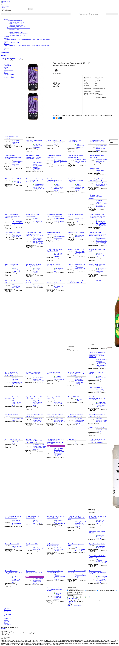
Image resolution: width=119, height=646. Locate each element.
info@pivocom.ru (71, 602)
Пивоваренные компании (43, 39)
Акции (17, 42)
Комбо (5, 42)
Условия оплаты (19, 45)
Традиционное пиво (16, 30)
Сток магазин (11, 42)
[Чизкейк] (106, 111)
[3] (58, 77)
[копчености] (88, 106)
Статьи (6, 623)
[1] (54, 77)
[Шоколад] (103, 106)
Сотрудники (27, 45)
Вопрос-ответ (7, 624)
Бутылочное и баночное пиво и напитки (18, 28)
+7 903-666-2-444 (5, 6)
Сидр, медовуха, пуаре (16, 25)
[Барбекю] (114, 101)
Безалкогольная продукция (17, 26)
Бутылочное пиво (26, 39)
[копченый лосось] (98, 101)
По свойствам (94, 14)
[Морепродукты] (88, 101)
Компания (6, 608)
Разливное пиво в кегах (16, 23)
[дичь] (98, 106)
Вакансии (34, 45)
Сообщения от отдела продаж (106, 590)
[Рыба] (93, 101)
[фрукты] (101, 111)
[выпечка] (96, 111)
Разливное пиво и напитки (14, 20)
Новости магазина (91, 590)
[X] (61, 118)
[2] (56, 77)
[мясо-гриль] (109, 101)
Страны (33, 39)
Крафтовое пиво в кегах (17, 22)
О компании (7, 45)
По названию (84, 14)
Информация (7, 618)
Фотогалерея (45, 45)
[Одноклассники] (56, 118)
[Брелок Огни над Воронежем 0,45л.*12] (33, 90)
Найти (111, 14)
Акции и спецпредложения (76, 590)
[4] (60, 77)
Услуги (13, 45)
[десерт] (114, 106)
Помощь (3, 7)
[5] (61, 77)
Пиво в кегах (17, 39)
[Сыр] (109, 106)
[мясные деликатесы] (93, 106)
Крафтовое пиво (14, 29)
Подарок (39, 45)
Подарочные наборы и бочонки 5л (19, 33)
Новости (6, 621)
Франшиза (3, 628)
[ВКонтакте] (54, 118)
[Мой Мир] (59, 118)
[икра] (103, 101)
